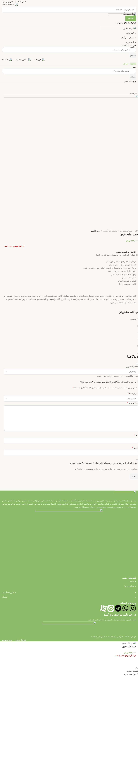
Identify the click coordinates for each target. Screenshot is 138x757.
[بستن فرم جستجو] (134, 3)
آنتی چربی (129, 42)
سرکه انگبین (128, 28)
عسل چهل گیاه (127, 38)
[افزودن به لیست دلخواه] (132, 662)
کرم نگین (130, 33)
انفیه (132, 47)
